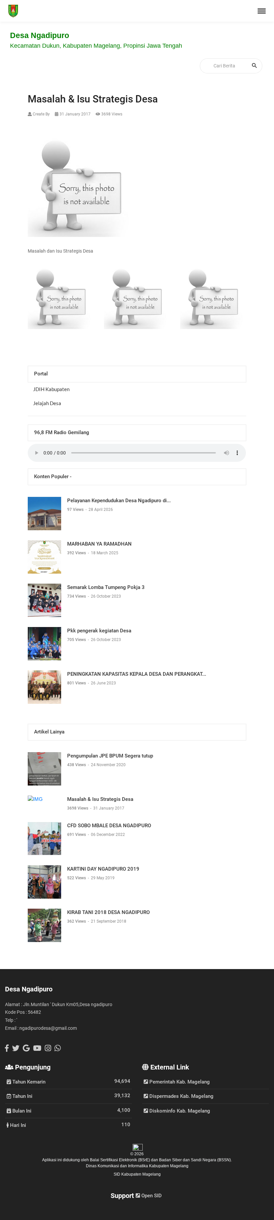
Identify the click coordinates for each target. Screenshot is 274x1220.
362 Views (77, 921)
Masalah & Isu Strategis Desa (100, 799)
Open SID (151, 1196)
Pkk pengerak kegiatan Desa (99, 631)
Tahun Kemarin (28, 1081)
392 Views (77, 553)
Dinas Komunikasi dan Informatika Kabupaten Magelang (137, 1166)
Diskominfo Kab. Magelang (179, 1111)
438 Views (77, 764)
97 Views (76, 509)
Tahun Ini (21, 1096)
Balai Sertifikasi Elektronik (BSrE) (120, 1160)
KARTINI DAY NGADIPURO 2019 (103, 869)
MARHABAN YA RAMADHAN (99, 544)
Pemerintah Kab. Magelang (179, 1082)
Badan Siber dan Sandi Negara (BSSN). (195, 1160)
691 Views (77, 834)
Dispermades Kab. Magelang (181, 1096)
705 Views (77, 639)
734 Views (77, 596)
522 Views (77, 878)
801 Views (77, 683)
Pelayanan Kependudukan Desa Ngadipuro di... (119, 501)
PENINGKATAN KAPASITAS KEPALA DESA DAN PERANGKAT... (136, 674)
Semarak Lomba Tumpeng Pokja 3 (106, 587)
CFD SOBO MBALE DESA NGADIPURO (109, 826)
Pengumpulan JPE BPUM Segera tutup (110, 756)
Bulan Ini (21, 1110)
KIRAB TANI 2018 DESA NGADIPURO (108, 912)
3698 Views (78, 808)
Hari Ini (17, 1125)
